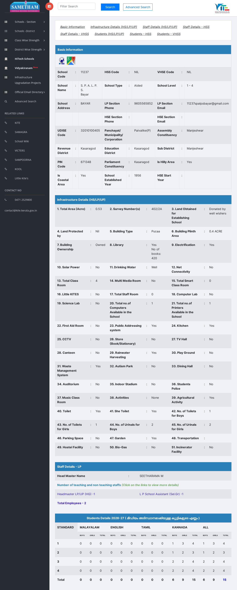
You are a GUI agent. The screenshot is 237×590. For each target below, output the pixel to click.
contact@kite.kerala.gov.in (21, 210)
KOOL (18, 169)
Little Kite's (21, 178)
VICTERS (20, 150)
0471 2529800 (23, 199)
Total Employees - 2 (71, 503)
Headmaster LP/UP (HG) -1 (76, 494)
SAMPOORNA (23, 160)
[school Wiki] (62, 60)
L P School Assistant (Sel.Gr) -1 (161, 494)
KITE (17, 123)
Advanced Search (25, 101)
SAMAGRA (21, 132)
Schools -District (25, 31)
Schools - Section (25, 21)
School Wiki (22, 141)
